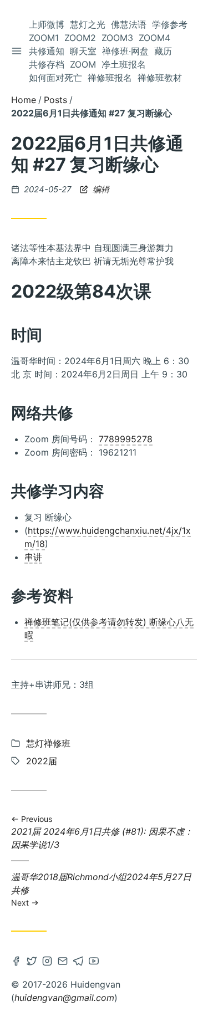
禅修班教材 (160, 77)
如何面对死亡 (55, 77)
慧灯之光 (87, 24)
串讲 (33, 557)
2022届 (41, 760)
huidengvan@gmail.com (64, 997)
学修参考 (169, 24)
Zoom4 (154, 37)
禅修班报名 (110, 77)
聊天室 (83, 51)
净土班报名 (124, 64)
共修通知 (46, 51)
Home (23, 99)
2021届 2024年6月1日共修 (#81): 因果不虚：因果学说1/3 (102, 832)
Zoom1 (44, 37)
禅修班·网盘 (125, 51)
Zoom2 (80, 37)
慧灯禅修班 (48, 743)
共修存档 (46, 64)
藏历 (163, 51)
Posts (55, 99)
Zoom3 (117, 37)
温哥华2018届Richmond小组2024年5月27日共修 (101, 889)
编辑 (99, 189)
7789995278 (126, 438)
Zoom (83, 64)
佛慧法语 (128, 24)
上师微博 (46, 24)
